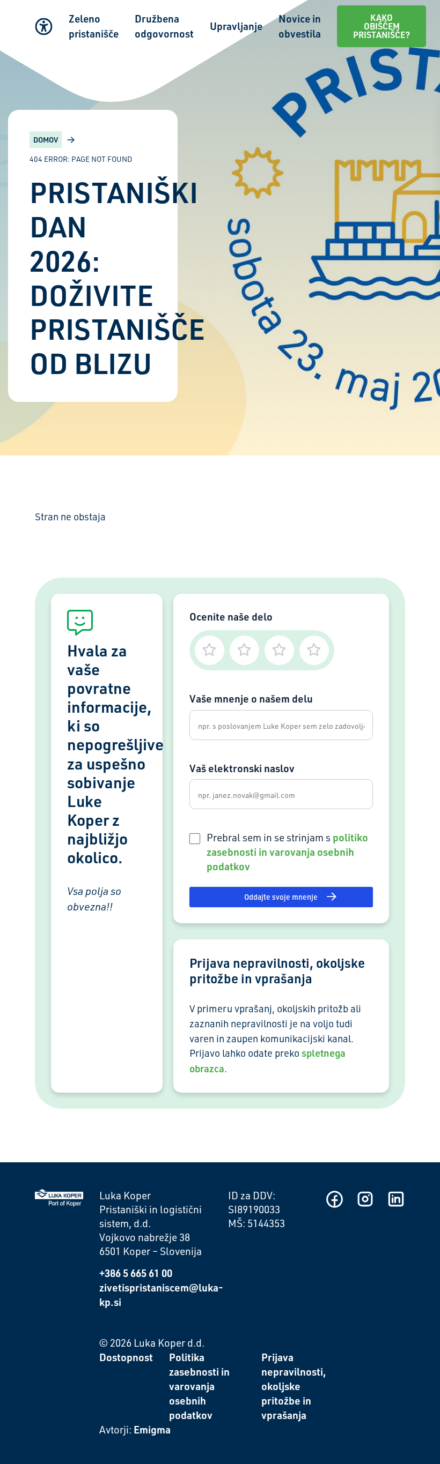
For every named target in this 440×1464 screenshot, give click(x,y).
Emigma (152, 1429)
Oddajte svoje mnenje (281, 896)
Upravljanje (236, 26)
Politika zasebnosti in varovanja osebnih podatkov (199, 1386)
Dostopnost (126, 1357)
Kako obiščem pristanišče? (381, 26)
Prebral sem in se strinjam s (287, 852)
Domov (45, 139)
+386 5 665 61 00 (135, 1273)
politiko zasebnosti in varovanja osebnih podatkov (287, 852)
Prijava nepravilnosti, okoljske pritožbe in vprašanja (293, 1386)
